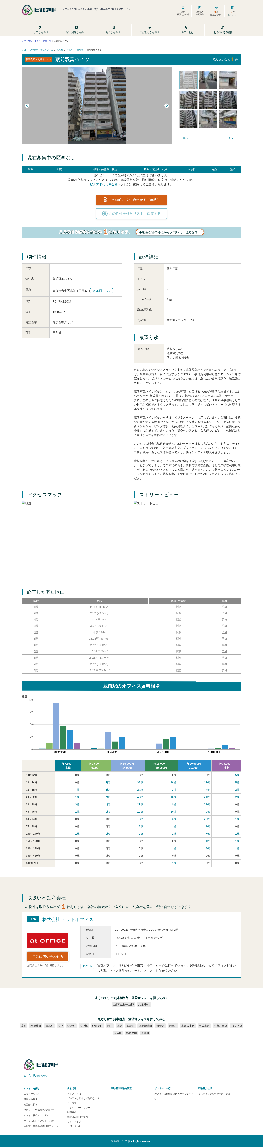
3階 (36, 625)
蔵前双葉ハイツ (94, 49)
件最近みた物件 (216, 13)
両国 (109, 1025)
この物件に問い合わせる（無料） (134, 200)
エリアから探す (32, 1093)
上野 (119, 1025)
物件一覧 (47, 41)
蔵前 (23, 1025)
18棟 (173, 782)
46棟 (140, 797)
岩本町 (145, 1033)
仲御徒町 (97, 1025)
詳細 (224, 606)
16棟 (173, 797)
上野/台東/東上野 (123, 1004)
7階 (36, 664)
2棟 (237, 797)
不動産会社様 (205, 1088)
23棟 (173, 789)
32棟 (140, 782)
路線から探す (31, 1099)
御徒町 (130, 1025)
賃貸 (24, 49)
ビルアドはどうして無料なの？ (83, 1098)
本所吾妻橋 (220, 1025)
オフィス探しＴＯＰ (31, 41)
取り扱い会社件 (225, 59)
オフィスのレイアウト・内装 (39, 1120)
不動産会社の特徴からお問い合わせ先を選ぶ (170, 232)
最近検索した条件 (183, 13)
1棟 (77, 789)
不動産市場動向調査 (121, 1088)
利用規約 (71, 1112)
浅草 (60, 1025)
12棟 (207, 782)
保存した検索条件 (200, 13)
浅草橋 (84, 1025)
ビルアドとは (74, 1093)
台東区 (70, 49)
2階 (36, 613)
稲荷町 (71, 1025)
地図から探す (31, 1104)
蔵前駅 (80, 49)
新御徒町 (35, 1025)
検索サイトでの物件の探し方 (39, 1110)
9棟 (174, 804)
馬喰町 (173, 1025)
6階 (36, 651)
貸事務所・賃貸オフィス (41, 49)
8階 (36, 670)
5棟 (237, 775)
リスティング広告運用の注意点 (214, 1093)
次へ (231, 138)
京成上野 (204, 1025)
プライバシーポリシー (78, 1107)
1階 (36, 606)
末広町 (118, 1033)
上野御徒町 (145, 1025)
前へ (185, 138)
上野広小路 (187, 1025)
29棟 (140, 804)
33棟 (140, 789)
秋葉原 (160, 1025)
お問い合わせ (74, 1126)
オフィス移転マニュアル (36, 1115)
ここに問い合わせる (47, 956)
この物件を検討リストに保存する (135, 214)
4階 (36, 644)
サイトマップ (74, 1121)
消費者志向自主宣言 (77, 1117)
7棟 (108, 797)
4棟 (108, 782)
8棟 (141, 819)
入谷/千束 (144, 1004)
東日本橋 (236, 1025)
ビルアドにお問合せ (104, 184)
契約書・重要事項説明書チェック (41, 1126)
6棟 (141, 826)
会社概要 (71, 1103)
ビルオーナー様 (162, 1088)
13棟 (207, 789)
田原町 (49, 1025)
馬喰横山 (131, 1033)
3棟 (237, 789)
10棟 (173, 811)
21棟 (207, 797)
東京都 (60, 49)
